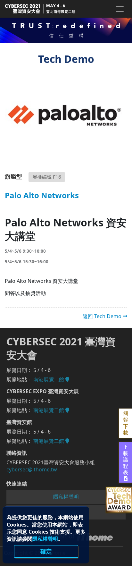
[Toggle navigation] (119, 9)
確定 (46, 551)
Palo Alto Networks (42, 195)
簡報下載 (125, 423)
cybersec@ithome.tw (31, 469)
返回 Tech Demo (103, 316)
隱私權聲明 (45, 538)
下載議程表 (125, 460)
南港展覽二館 (49, 379)
